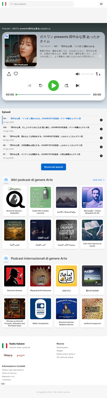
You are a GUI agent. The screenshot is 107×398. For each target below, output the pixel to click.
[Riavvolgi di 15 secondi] (40, 85)
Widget (60, 351)
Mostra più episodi (53, 167)
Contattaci (6, 380)
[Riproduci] (53, 85)
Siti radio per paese (65, 357)
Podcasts (6, 28)
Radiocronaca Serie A (66, 354)
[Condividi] (9, 74)
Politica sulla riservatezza (13, 370)
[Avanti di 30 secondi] (66, 85)
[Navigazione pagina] (101, 4)
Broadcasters (62, 347)
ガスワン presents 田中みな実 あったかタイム (31, 28)
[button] (77, 74)
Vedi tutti (97, 180)
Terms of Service (9, 373)
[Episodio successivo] (77, 85)
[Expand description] (100, 56)
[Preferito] (16, 74)
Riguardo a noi (8, 376)
